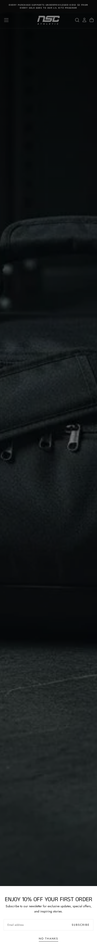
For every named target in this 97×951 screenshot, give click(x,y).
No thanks (48, 939)
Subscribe (81, 925)
